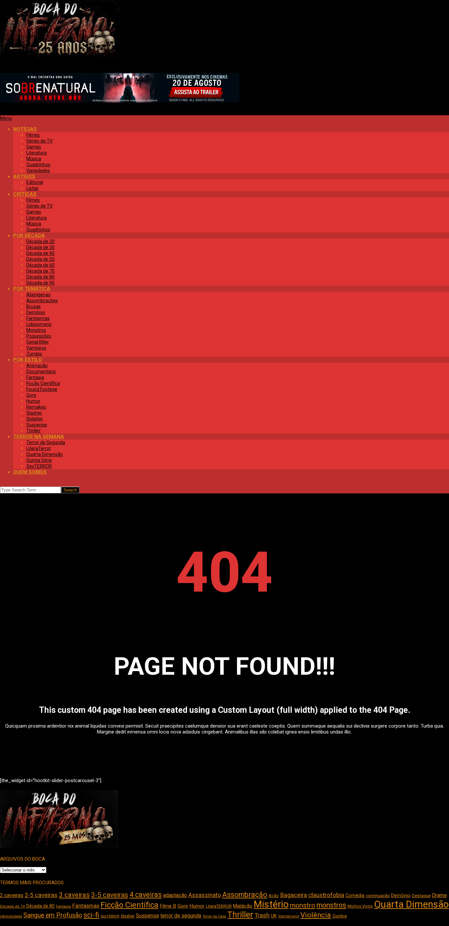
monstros (331, 905)
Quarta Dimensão (411, 904)
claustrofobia (326, 895)
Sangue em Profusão (52, 915)
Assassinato (204, 895)
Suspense (147, 916)
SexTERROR (110, 916)
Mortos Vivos (360, 906)
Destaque (421, 895)
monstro (302, 905)
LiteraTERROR (219, 906)
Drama (439, 895)
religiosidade (11, 916)
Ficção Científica (129, 905)
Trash (262, 915)
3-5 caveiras (109, 895)
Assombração (244, 895)
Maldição (242, 906)
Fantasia (63, 906)
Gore (182, 906)
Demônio (401, 895)
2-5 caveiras (41, 895)
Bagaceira (293, 895)
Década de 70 (12, 906)
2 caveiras (11, 895)
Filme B (168, 906)
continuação (378, 895)
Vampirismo (288, 916)
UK (274, 916)
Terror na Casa (214, 916)
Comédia (355, 895)
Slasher (127, 916)
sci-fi (91, 915)
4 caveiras (146, 895)
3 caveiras (74, 895)
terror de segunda (180, 916)
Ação (274, 895)
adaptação (175, 895)
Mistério (271, 904)
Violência (315, 915)
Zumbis (339, 916)
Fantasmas (85, 906)
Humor (196, 906)
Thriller (240, 914)
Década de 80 (40, 906)
